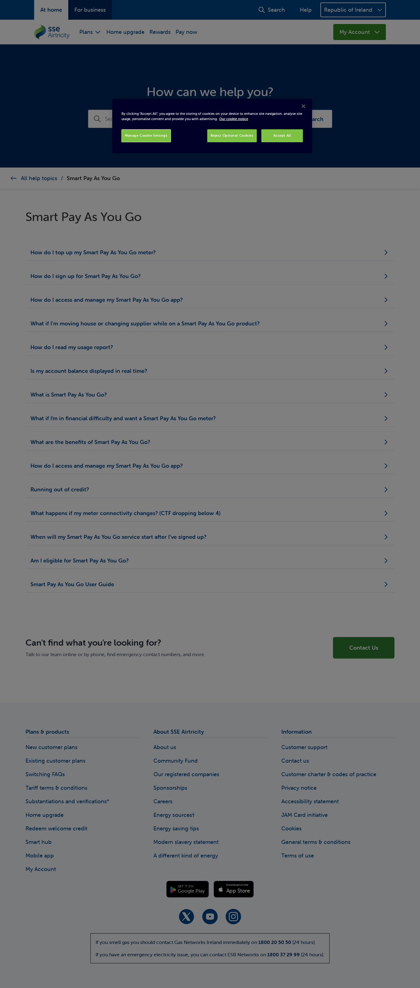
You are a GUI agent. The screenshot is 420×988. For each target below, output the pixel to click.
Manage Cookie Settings (146, 135)
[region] (212, 126)
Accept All (282, 135)
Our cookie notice (233, 119)
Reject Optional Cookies (232, 135)
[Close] (303, 106)
